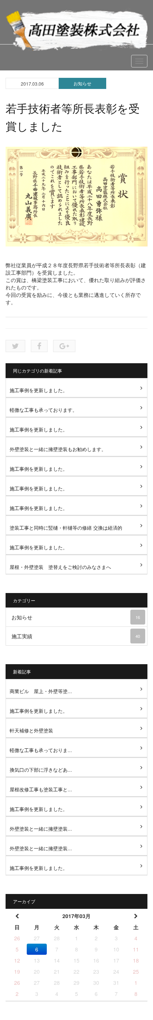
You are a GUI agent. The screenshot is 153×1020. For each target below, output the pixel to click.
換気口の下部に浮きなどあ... (41, 769)
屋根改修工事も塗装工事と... (41, 789)
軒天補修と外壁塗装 (31, 730)
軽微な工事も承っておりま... (41, 750)
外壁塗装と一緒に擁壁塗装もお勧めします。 (58, 449)
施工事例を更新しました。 (39, 390)
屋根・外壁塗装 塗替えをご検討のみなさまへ (60, 566)
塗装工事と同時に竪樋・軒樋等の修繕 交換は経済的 (66, 527)
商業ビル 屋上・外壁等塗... (41, 691)
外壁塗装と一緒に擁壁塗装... (41, 828)
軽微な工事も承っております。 (43, 409)
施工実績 (76, 636)
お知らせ (82, 83)
